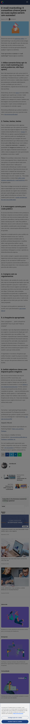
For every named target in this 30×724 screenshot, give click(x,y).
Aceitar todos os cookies (15, 721)
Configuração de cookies (15, 717)
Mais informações (18, 713)
